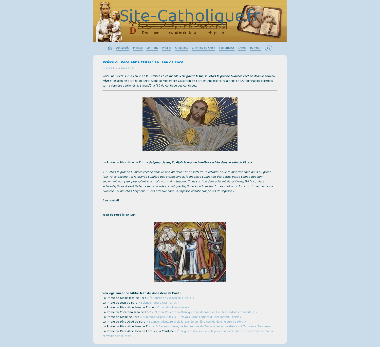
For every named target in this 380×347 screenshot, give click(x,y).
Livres (242, 48)
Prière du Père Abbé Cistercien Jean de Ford (143, 62)
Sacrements (227, 48)
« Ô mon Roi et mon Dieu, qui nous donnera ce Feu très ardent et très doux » (204, 312)
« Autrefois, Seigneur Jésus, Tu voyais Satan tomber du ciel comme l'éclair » (191, 317)
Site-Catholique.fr (190, 17)
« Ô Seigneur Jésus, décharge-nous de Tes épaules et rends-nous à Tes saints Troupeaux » (213, 327)
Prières (166, 48)
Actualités (122, 48)
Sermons (152, 48)
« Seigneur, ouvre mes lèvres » (158, 303)
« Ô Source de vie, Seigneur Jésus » (170, 298)
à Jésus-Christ (124, 68)
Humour (255, 48)
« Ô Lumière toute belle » (172, 308)
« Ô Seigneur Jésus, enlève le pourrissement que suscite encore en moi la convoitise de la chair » (188, 334)
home (109, 48)
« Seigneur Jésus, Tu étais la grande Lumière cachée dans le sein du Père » (196, 322)
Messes (138, 48)
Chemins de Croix (203, 48)
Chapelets (181, 48)
